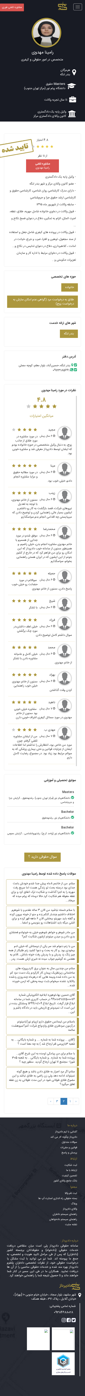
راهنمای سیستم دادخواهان (63, 1219)
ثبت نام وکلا (71, 1193)
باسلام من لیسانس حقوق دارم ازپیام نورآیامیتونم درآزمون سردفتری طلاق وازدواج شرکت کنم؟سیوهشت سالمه (43, 1026)
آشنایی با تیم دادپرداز (66, 1132)
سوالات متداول (69, 1142)
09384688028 (63, 1312)
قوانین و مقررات (68, 1147)
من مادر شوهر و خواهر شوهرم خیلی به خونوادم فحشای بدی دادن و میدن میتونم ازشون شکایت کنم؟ (42, 934)
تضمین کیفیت (69, 1175)
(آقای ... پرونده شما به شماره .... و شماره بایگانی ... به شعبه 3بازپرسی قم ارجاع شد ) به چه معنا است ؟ (43, 1041)
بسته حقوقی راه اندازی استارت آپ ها (57, 1198)
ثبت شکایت (70, 1165)
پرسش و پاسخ (69, 1153)
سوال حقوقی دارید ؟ (42, 857)
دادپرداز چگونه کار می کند (63, 1137)
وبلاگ (74, 1204)
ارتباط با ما (71, 1170)
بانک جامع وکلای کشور (65, 1181)
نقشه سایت (71, 1224)
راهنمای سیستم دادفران (65, 1214)
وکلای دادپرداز (70, 1209)
